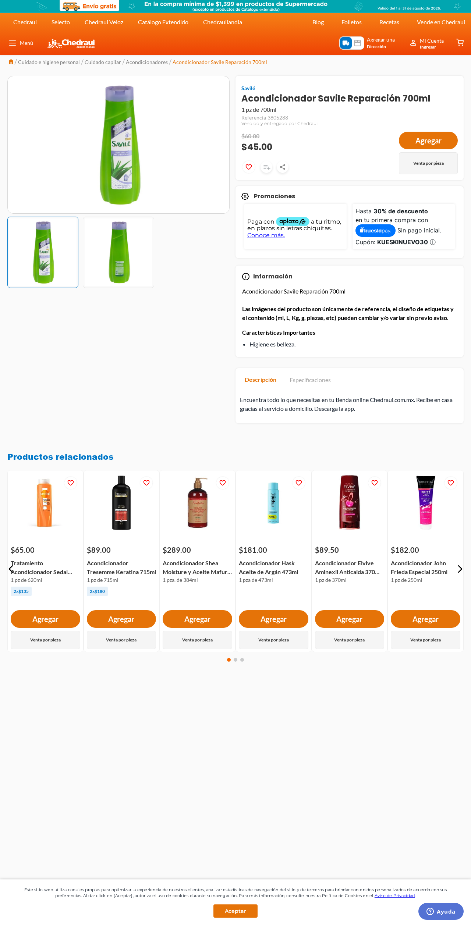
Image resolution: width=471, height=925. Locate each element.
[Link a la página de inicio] (11, 62)
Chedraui (25, 21)
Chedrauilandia (222, 21)
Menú (26, 43)
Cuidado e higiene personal (49, 62)
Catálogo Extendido (163, 21)
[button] (11, 569)
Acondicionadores (147, 62)
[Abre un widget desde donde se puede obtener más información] (441, 912)
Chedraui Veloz (104, 21)
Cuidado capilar (103, 62)
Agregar (428, 140)
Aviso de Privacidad (395, 895)
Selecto (61, 21)
